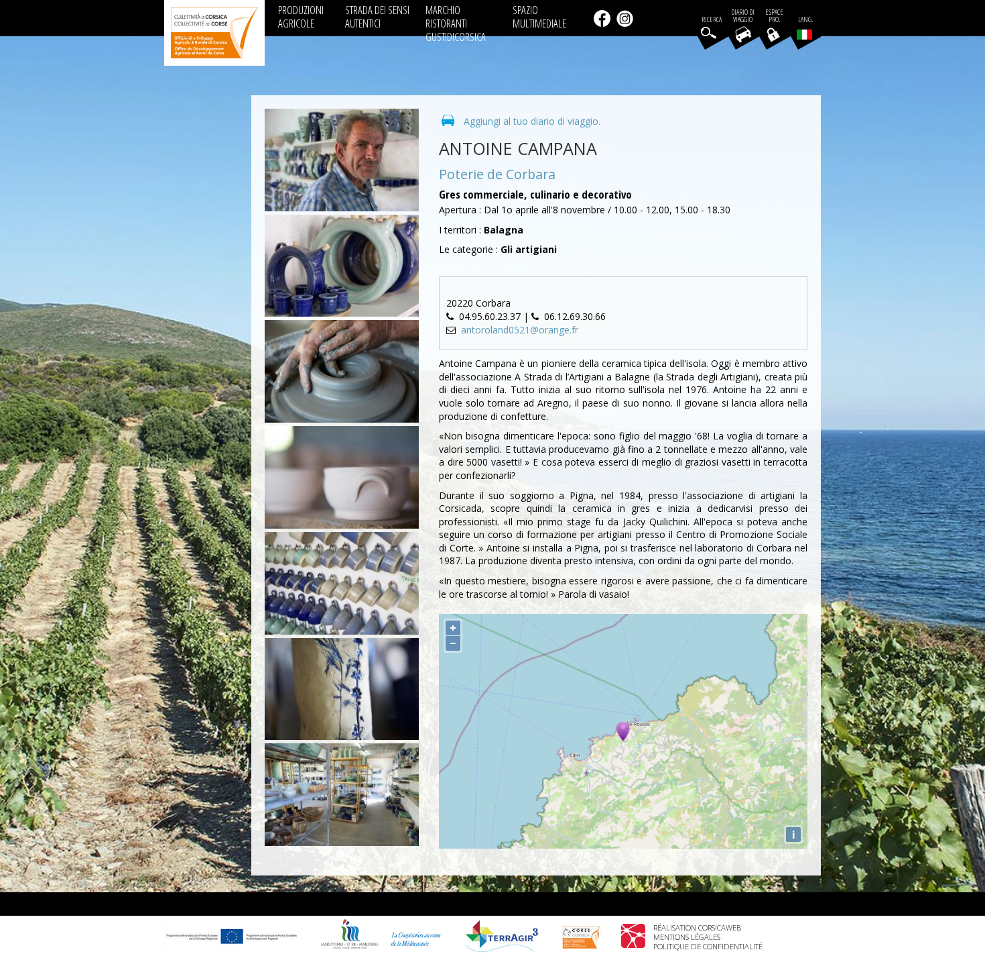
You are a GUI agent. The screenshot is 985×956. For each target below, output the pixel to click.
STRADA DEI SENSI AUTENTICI (377, 16)
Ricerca (712, 19)
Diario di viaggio (742, 16)
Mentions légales (686, 937)
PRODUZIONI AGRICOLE (301, 16)
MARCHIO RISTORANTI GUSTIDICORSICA (455, 23)
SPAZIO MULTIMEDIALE (539, 16)
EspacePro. (774, 16)
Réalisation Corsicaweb (697, 927)
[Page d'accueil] (214, 33)
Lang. (805, 19)
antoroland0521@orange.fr (519, 329)
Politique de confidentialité (708, 946)
